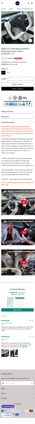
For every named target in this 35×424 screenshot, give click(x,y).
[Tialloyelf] (17, 3)
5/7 (8, 73)
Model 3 (11, 9)
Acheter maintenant (17, 89)
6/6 (3, 73)
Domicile (3, 9)
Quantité (3, 79)
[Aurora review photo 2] (14, 353)
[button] (32, 3)
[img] (5, 320)
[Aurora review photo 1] (5, 353)
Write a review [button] (17, 310)
